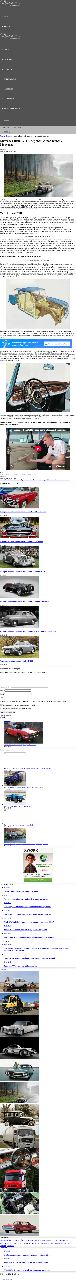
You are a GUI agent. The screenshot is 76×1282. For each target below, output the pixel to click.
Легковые (8, 59)
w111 (11, 474)
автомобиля (41, 1240)
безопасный (17, 474)
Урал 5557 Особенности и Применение (17, 806)
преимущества (51, 1243)
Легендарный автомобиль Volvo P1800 (16, 661)
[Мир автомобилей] (10, 5)
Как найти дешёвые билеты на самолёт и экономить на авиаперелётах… (28, 768)
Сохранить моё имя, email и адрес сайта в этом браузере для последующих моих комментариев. (34, 701)
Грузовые (8, 69)
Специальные (10, 79)
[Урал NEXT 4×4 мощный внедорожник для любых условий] (15, 785)
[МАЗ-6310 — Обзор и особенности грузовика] (19, 1147)
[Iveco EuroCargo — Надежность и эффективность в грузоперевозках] (19, 1191)
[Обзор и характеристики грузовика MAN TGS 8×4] (19, 1014)
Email (2, 694)
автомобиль (31, 1240)
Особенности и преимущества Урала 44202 (18, 825)
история (4, 1243)
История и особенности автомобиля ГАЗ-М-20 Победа (23, 512)
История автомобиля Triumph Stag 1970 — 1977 (20, 745)
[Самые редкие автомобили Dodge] (19, 1236)
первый (30, 474)
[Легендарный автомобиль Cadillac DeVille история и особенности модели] (19, 1036)
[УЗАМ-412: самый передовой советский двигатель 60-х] (19, 992)
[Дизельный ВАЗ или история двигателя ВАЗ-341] (19, 1214)
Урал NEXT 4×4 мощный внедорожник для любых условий (24, 787)
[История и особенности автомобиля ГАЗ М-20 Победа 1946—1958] (19, 627)
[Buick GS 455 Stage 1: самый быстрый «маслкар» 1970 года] (19, 1080)
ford (1, 1240)
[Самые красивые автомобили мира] (19, 1058)
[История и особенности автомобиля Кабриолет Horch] (19, 567)
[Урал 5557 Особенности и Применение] (15, 804)
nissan (4, 1240)
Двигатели (8, 89)
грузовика (63, 1240)
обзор (19, 1242)
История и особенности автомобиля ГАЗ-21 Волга (21, 542)
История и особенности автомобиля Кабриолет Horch (23, 571)
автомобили (20, 1240)
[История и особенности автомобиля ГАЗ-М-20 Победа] (19, 508)
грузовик (54, 1240)
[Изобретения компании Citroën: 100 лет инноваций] (19, 1125)
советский (63, 1243)
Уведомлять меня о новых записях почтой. (16, 708)
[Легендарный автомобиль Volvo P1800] (19, 657)
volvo (13, 1240)
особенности (31, 1242)
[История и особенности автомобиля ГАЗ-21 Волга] (19, 538)
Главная (2, 136)
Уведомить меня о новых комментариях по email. (18, 705)
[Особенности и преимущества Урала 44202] (15, 823)
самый (58, 1243)
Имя (2, 690)
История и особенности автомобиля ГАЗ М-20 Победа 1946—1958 (28, 631)
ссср (67, 1243)
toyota (8, 1240)
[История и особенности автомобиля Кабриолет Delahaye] (19, 597)
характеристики (7, 1246)
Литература (9, 99)
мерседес (25, 474)
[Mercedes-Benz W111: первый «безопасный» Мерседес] (19, 1103)
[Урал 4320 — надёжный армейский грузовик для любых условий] (15, 842)
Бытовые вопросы (12, 108)
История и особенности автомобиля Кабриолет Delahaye (24, 601)
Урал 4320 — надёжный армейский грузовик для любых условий (26, 844)
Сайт (1, 698)
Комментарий (5, 687)
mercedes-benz (4, 474)
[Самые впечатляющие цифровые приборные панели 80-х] (19, 1169)
